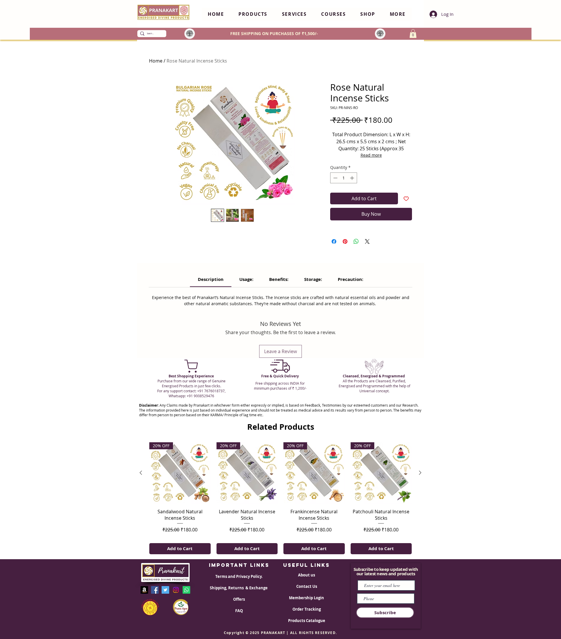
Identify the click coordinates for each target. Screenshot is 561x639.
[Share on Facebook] (333, 241)
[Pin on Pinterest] (345, 241)
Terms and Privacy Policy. (239, 576)
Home (155, 61)
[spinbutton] (343, 178)
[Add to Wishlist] (406, 198)
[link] (211, 279)
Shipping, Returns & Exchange (239, 587)
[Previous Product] (140, 472)
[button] (252, 14)
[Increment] (352, 178)
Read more (371, 155)
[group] (280, 498)
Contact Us (306, 586)
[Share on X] (367, 241)
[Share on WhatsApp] (356, 241)
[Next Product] (420, 472)
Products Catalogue (306, 620)
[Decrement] (334, 178)
